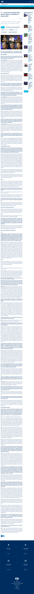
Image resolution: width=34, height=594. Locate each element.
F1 (6, 29)
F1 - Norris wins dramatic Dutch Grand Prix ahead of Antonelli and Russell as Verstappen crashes (30, 38)
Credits (17, 580)
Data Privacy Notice (17, 584)
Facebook (1, 536)
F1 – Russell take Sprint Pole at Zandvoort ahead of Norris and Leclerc (30, 85)
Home (2, 6)
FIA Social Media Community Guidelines (17, 583)
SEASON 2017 (11, 29)
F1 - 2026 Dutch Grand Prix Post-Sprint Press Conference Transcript (30, 76)
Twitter (3, 536)
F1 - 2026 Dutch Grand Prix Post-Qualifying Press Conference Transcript (30, 57)
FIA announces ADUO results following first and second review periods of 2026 (30, 18)
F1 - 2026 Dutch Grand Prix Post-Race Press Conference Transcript (30, 28)
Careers (17, 587)
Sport (3, 27)
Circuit (3, 29)
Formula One (4, 32)
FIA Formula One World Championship (13, 27)
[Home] (7, 1)
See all (26, 91)
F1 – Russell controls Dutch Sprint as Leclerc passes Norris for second (30, 67)
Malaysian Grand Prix (13, 32)
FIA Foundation (17, 588)
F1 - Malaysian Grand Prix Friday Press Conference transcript (14, 6)
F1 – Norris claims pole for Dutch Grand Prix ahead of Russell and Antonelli (30, 48)
